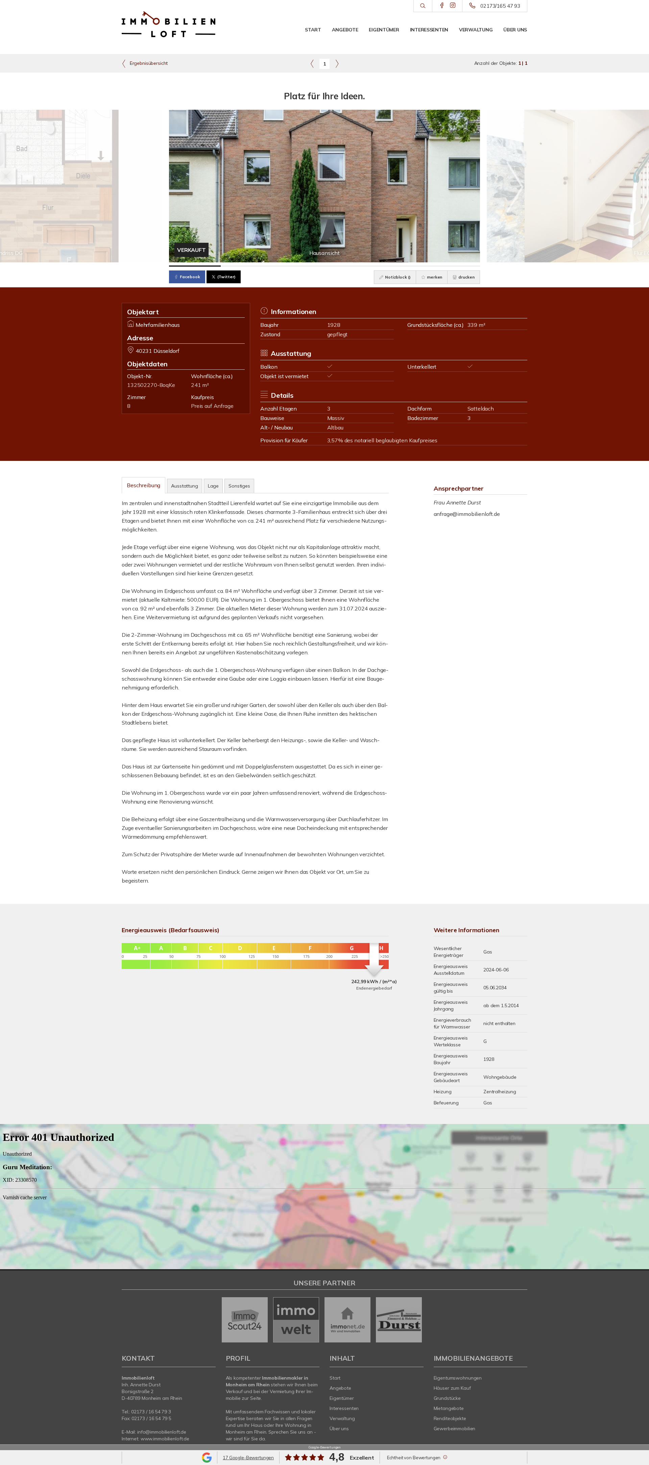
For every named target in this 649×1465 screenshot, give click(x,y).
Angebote (345, 30)
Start (313, 30)
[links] (312, 63)
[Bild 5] (402, 266)
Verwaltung (475, 30)
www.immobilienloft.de (165, 1439)
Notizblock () (397, 277)
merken (434, 277)
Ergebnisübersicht (148, 63)
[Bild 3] (298, 266)
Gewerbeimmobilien (455, 1428)
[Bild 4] (350, 266)
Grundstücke (447, 1398)
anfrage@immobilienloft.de (467, 514)
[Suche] (422, 6)
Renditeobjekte (450, 1418)
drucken (466, 277)
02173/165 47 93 (500, 6)
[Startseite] (169, 24)
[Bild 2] (246, 266)
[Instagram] (453, 5)
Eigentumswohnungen (458, 1378)
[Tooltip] (444, 1457)
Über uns (515, 30)
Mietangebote (449, 1408)
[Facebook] (442, 5)
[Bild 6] (454, 266)
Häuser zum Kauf (452, 1388)
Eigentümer (384, 30)
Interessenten (429, 30)
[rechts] (337, 63)
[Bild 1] (195, 266)
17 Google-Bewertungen (248, 1457)
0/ (151, 1412)
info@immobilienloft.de (161, 1432)
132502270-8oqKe (151, 385)
